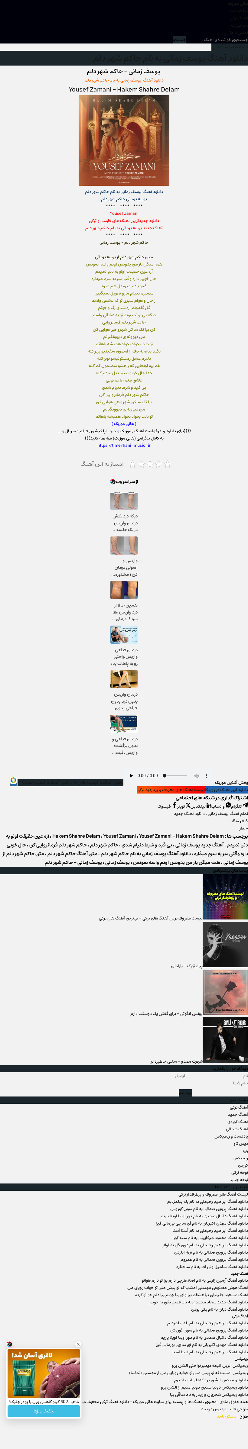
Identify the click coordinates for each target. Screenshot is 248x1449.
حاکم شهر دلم (104, 845)
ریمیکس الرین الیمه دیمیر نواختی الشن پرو (210, 1365)
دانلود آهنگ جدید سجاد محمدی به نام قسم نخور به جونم (199, 1302)
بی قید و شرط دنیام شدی (147, 845)
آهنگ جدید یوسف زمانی (199, 845)
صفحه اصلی (237, 10)
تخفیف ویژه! (44, 1411)
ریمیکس (240, 1158)
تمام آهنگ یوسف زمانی (228, 813)
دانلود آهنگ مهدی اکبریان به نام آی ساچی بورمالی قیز (202, 1223)
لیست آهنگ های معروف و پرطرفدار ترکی (213, 1194)
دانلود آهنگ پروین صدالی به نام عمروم (214, 1259)
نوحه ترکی (239, 1172)
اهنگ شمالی (237, 1129)
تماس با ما (239, 32)
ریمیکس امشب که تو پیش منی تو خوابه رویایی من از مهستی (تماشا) (188, 1373)
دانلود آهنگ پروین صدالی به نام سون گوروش (209, 1208)
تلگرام (237, 806)
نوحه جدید (239, 1179)
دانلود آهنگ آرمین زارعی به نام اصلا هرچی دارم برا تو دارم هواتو (195, 1280)
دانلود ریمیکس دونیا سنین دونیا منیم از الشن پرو (204, 1387)
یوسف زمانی (117, 862)
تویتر (181, 806)
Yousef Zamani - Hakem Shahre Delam (181, 836)
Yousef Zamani (91, 89)
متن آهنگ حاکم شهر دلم (72, 853)
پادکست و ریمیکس (231, 1136)
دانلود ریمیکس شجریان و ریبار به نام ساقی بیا (209, 1394)
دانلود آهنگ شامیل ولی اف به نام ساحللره (212, 1266)
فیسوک (165, 806)
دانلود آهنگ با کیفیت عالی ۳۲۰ (96, 782)
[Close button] (78, 1344)
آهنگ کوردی (237, 1121)
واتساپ (218, 806)
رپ (245, 1150)
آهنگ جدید (238, 1114)
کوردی (243, 1165)
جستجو (179, 39)
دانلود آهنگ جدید (189, 813)
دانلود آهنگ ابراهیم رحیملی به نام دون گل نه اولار (205, 1245)
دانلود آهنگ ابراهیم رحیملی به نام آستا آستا (210, 1230)
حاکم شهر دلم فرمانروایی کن (58, 845)
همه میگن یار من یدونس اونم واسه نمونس (176, 862)
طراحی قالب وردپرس (230, 1409)
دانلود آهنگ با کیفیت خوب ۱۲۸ (44, 782)
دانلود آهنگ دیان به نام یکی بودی (219, 1309)
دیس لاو (240, 1143)
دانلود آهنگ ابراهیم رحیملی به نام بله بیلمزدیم (207, 1201)
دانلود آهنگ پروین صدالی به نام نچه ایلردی (211, 1252)
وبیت (205, 1409)
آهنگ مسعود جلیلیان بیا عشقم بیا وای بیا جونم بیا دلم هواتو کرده (191, 1295)
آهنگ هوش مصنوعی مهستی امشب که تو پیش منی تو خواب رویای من (187, 1287)
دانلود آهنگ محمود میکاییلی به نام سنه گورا (210, 1237)
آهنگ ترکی (239, 18)
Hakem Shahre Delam (76, 836)
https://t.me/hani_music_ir (124, 445)
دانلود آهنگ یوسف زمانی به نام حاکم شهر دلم (170, 58)
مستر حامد (227, 1416)
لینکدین (199, 806)
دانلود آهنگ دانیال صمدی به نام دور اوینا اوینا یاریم (204, 1216)
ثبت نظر (185, 1092)
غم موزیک (239, 25)
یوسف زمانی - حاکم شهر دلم (73, 862)
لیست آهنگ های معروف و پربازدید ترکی (171, 790)
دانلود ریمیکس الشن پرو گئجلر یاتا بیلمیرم (211, 1380)
